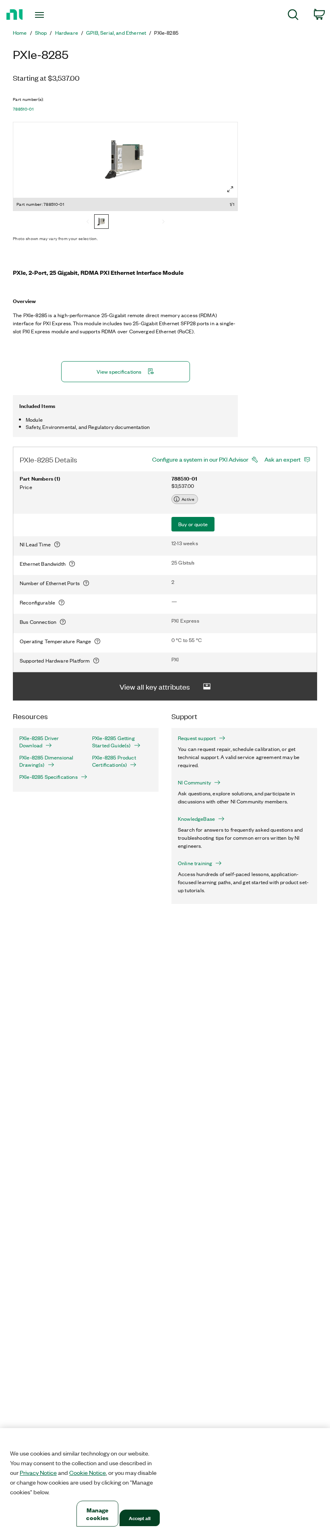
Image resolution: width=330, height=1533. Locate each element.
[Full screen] (230, 189)
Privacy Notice (38, 1472)
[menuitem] (293, 16)
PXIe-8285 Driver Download (39, 741)
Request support (197, 738)
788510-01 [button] (23, 109)
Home (20, 32)
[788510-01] (101, 222)
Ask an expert (282, 459)
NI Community (194, 782)
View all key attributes (155, 686)
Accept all (140, 1518)
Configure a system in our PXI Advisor (200, 459)
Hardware (66, 32)
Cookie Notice (87, 1472)
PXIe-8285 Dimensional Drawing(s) (46, 761)
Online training (195, 863)
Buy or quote (193, 524)
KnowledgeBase (196, 818)
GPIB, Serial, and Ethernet (116, 32)
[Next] (163, 222)
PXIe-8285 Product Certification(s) (114, 761)
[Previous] (88, 222)
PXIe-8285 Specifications (48, 776)
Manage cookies (97, 1514)
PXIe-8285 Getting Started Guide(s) (113, 741)
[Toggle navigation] (49, 15)
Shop (41, 32)
